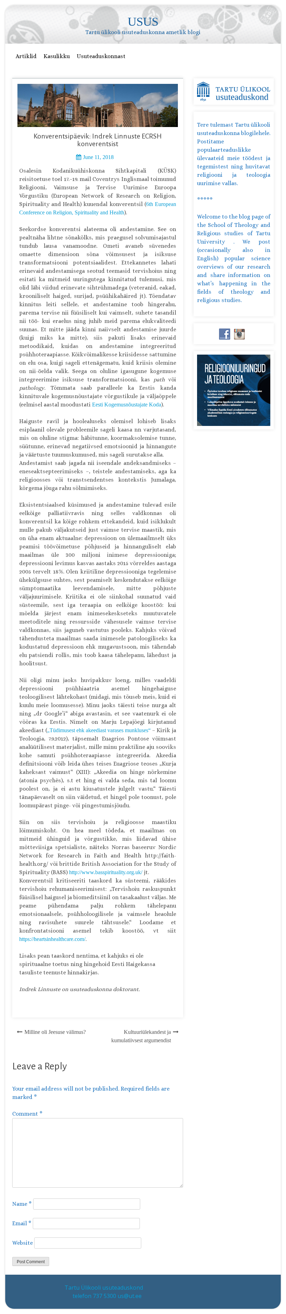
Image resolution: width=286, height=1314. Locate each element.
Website (22, 1243)
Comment (27, 1113)
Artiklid (26, 56)
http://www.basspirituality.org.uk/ (105, 872)
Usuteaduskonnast (101, 56)
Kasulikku (57, 56)
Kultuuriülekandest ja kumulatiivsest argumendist (141, 1036)
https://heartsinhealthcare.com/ (52, 939)
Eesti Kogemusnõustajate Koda (126, 404)
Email (21, 1223)
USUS (143, 22)
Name (22, 1204)
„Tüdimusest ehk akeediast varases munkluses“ (99, 730)
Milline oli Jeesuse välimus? (55, 1032)
